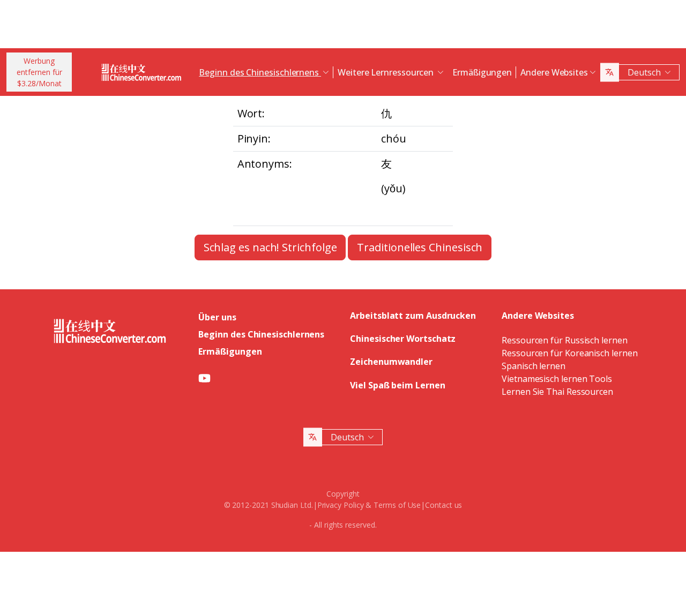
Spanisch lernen (533, 366)
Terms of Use (397, 505)
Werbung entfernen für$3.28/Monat (39, 72)
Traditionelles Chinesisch (419, 247)
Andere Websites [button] (554, 72)
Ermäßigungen (482, 72)
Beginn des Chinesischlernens (261, 334)
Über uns (217, 317)
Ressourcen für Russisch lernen (565, 340)
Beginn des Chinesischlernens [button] (260, 72)
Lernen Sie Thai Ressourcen (557, 392)
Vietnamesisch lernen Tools (557, 379)
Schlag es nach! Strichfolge (270, 247)
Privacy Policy (340, 505)
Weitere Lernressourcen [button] (387, 72)
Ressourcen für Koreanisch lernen (569, 353)
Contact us (443, 505)
